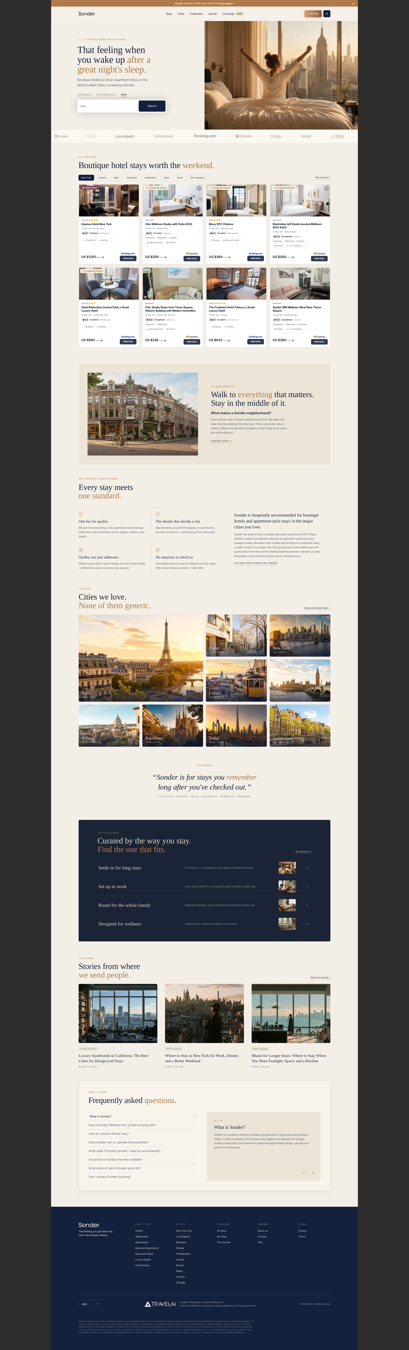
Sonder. (310, 1304)
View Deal (128, 258)
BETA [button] (239, 14)
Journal (212, 13)
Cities (181, 13)
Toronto (180, 1276)
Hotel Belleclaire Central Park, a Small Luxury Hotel (105, 309)
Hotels (139, 1230)
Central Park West (100, 315)
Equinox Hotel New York (96, 224)
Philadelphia (183, 1253)
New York (88, 228)
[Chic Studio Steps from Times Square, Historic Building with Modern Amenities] (173, 284)
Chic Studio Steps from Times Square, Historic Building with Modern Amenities (170, 309)
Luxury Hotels (143, 1259)
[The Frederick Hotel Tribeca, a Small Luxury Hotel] (236, 284)
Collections (196, 13)
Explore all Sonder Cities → (317, 608)
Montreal (181, 1242)
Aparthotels (141, 1236)
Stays (169, 13)
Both (124, 94)
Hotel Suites (142, 1265)
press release (225, 3)
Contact (262, 1236)
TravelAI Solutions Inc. (212, 1302)
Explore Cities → (221, 441)
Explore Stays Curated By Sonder (255, 563)
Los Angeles (183, 1236)
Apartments (84, 94)
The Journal (223, 1242)
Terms (302, 1236)
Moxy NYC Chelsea (221, 224)
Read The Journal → (320, 977)
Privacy (303, 1230)
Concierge (232, 14)
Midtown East (162, 228)
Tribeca (224, 315)
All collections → (304, 851)
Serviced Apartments (147, 1248)
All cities (222, 1236)
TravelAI (178, 3)
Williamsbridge (291, 315)
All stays (221, 1230)
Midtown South (227, 228)
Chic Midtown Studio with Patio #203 (168, 224)
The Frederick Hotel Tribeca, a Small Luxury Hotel (232, 309)
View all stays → (323, 177)
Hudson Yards (99, 228)
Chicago (180, 1282)
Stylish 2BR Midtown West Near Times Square (297, 309)
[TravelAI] (161, 1304)
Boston (180, 1265)
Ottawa (180, 1248)
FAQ (260, 1242)
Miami (179, 1271)
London (180, 1259)
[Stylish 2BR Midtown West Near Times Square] (300, 284)
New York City (184, 1230)
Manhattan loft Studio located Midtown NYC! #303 (297, 225)
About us (263, 1230)
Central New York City (166, 315)
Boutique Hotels (106, 94)
